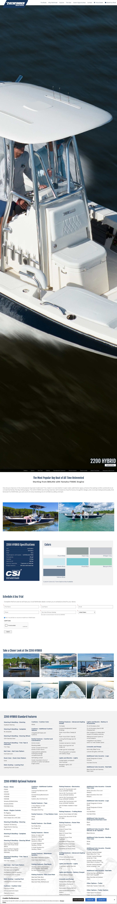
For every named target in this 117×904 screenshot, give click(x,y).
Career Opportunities (79, 2)
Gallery (48, 470)
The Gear (68, 2)
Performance (72, 470)
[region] (58, 665)
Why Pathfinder (53, 2)
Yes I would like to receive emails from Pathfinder (20, 617)
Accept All (102, 899)
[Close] (114, 899)
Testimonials (83, 470)
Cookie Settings (78, 899)
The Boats (43, 2)
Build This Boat (95, 470)
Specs (32, 470)
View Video (30, 518)
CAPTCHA (7, 621)
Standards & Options (59, 470)
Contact (89, 2)
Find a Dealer (99, 2)
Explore (61, 2)
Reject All (90, 899)
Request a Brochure (108, 470)
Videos (25, 470)
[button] (2, 665)
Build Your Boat (111, 2)
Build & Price (110, 465)
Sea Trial (40, 470)
